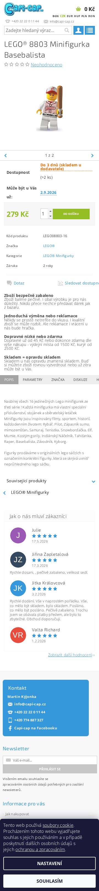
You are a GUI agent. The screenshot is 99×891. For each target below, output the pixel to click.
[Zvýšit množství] (50, 211)
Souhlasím (50, 881)
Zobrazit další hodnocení (70, 654)
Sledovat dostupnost (78, 283)
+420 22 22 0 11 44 (29, 712)
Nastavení (49, 863)
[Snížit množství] (50, 216)
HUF (77, 16)
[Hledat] (66, 30)
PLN (84, 16)
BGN (56, 16)
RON (91, 16)
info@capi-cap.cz (30, 704)
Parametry (33, 379)
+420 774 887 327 (28, 720)
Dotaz (19, 283)
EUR (70, 16)
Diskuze (80, 379)
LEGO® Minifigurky (58, 255)
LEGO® (49, 245)
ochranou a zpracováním (40, 849)
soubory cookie (58, 825)
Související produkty (26, 480)
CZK (63, 16)
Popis (9, 379)
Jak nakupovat (17, 813)
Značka (58, 379)
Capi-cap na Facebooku (35, 728)
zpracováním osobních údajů (24, 784)
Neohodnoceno (46, 65)
